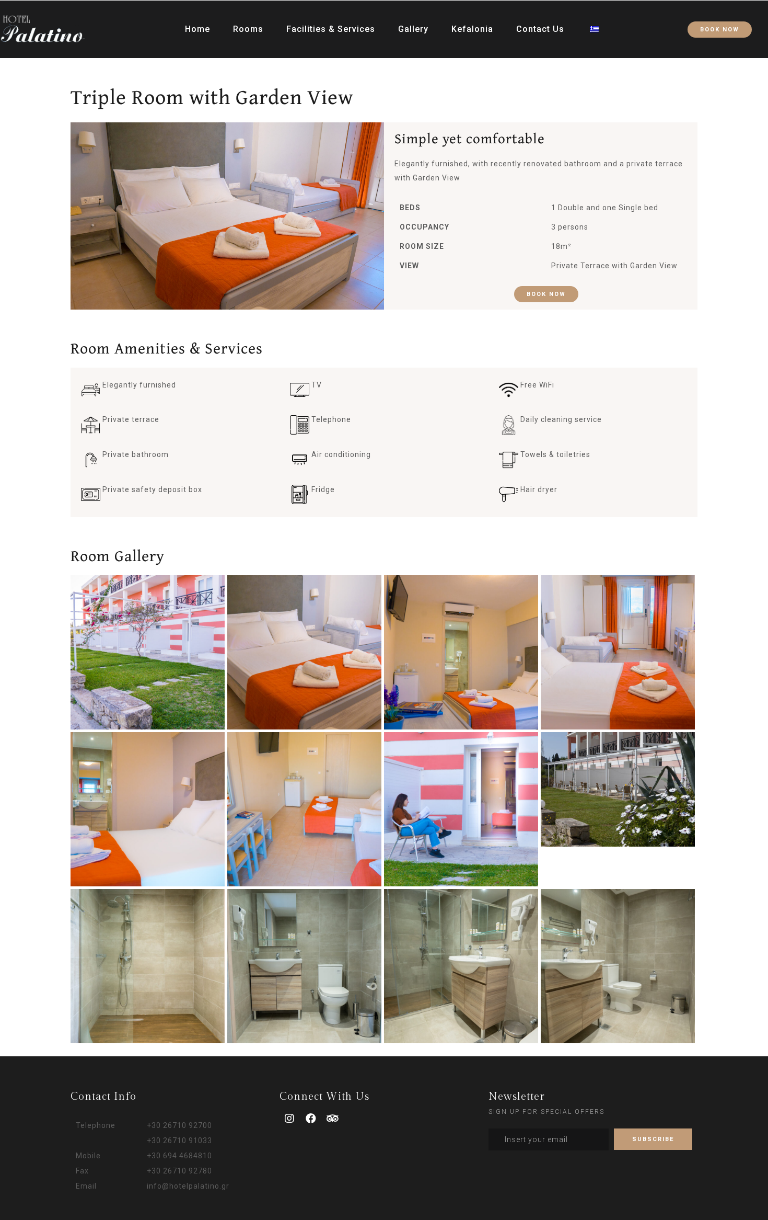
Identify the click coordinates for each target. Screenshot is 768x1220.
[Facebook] (311, 1118)
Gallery (413, 29)
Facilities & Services (330, 29)
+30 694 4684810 (179, 1155)
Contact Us (540, 29)
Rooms (248, 29)
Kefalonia (472, 29)
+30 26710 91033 (179, 1140)
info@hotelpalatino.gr (188, 1186)
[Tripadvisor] (332, 1118)
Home (197, 29)
